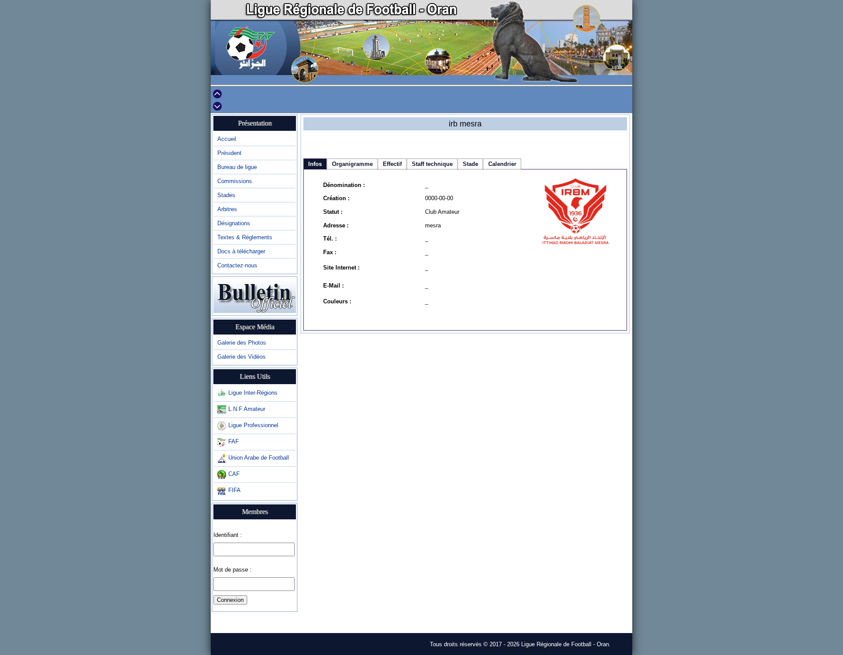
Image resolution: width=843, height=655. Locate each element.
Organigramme (352, 164)
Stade (470, 164)
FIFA (234, 490)
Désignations (233, 223)
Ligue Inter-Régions (252, 392)
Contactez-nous (237, 265)
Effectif (392, 164)
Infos (315, 164)
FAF (233, 441)
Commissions (234, 181)
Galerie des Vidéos (241, 356)
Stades (226, 195)
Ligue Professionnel (253, 425)
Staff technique (432, 164)
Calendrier (502, 164)
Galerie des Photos (241, 342)
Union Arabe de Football (258, 457)
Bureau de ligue (237, 167)
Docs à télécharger (241, 251)
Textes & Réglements (244, 237)
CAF (234, 474)
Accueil (226, 139)
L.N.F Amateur (246, 409)
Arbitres (227, 209)
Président (229, 153)
